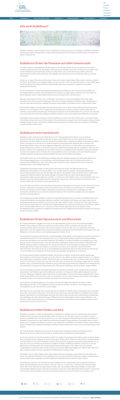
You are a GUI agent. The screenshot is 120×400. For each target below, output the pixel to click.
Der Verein (103, 18)
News (11, 18)
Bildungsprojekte (73, 18)
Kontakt (106, 5)
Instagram (107, 13)
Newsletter (107, 15)
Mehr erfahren (96, 397)
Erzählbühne (24, 18)
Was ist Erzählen (89, 18)
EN (104, 3)
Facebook (106, 10)
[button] (25, 383)
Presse (105, 8)
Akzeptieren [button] (85, 397)
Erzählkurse (58, 18)
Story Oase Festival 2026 (41, 18)
